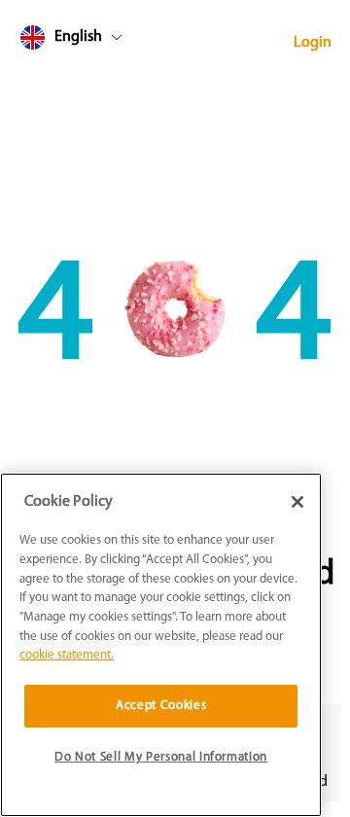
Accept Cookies (161, 705)
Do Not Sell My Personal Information (160, 757)
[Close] (297, 501)
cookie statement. (66, 655)
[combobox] (107, 41)
